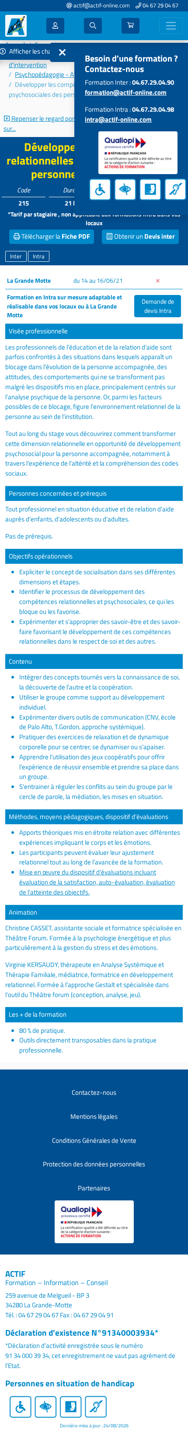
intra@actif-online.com (118, 119)
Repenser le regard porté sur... (41, 124)
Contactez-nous (94, 1092)
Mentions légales (94, 1116)
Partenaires (94, 1188)
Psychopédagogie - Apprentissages (64, 74)
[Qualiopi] (94, 1221)
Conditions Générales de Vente (94, 1140)
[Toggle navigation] (171, 25)
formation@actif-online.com (126, 92)
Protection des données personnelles (94, 1164)
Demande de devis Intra (158, 306)
